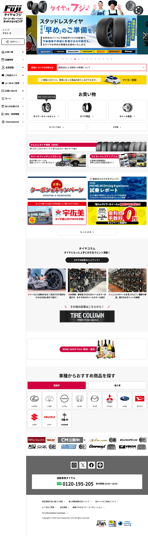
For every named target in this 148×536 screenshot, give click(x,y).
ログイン (14, 41)
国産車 (57, 385)
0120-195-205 (78, 483)
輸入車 (117, 385)
